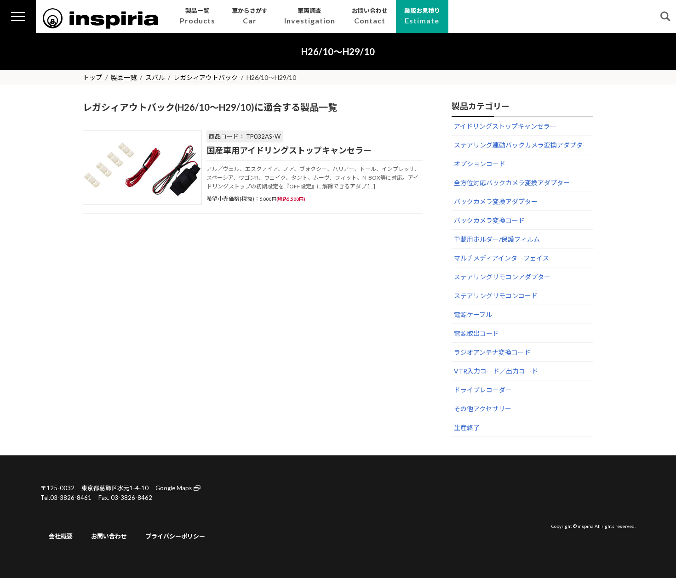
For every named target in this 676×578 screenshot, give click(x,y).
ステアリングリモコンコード (496, 296)
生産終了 (467, 427)
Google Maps (174, 488)
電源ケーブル (473, 314)
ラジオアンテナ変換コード (492, 352)
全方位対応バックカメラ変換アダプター (512, 183)
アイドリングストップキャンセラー (505, 126)
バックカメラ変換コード (489, 220)
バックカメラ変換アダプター (496, 201)
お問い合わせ (109, 536)
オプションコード (479, 164)
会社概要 (61, 536)
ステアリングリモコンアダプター (502, 277)
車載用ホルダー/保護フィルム (497, 239)
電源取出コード (476, 333)
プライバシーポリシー (175, 536)
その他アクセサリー (482, 409)
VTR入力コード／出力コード (496, 371)
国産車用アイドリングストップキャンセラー (289, 150)
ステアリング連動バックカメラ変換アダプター (521, 145)
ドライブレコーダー (483, 390)
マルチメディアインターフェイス (501, 258)
